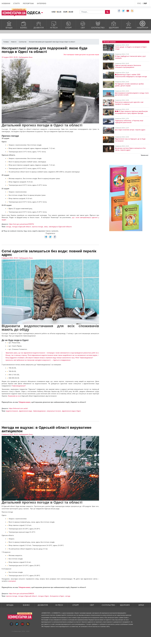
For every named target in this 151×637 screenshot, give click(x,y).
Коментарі (17, 631)
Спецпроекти (125, 4)
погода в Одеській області (21, 226)
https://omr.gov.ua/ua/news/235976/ (21, 224)
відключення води (25, 411)
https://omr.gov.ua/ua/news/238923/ (21, 593)
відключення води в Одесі (71, 411)
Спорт (68, 28)
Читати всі (144, 155)
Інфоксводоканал (39, 411)
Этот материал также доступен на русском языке (81, 54)
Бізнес (23, 28)
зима (46, 226)
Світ (83, 28)
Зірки (128, 28)
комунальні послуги (54, 411)
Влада (9, 28)
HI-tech (54, 28)
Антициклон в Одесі (57, 596)
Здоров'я (114, 28)
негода (8, 226)
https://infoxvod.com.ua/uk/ (18, 408)
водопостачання (12, 411)
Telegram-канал (24, 402)
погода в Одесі (43, 596)
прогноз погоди (37, 226)
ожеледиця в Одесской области (60, 226)
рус (139, 3)
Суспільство (98, 28)
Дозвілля (39, 28)
